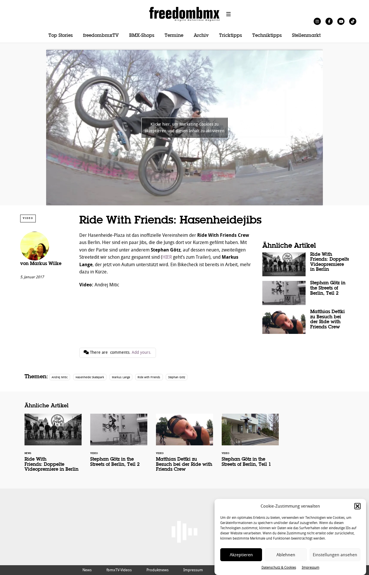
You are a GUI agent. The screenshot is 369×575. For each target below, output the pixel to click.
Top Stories (60, 35)
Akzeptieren (241, 554)
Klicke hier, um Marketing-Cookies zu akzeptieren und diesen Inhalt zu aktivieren (184, 127)
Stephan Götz (176, 377)
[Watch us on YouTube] (340, 21)
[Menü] (228, 14)
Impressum (310, 567)
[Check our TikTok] (352, 21)
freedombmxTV (101, 35)
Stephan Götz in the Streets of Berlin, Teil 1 (250, 444)
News (87, 570)
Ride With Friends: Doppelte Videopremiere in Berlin (305, 264)
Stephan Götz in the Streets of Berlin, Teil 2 (305, 293)
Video (28, 218)
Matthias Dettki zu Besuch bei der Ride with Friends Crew (305, 322)
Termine (174, 35)
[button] (357, 506)
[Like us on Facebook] (329, 21)
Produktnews (157, 570)
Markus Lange (121, 377)
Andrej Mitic (60, 377)
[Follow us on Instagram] (317, 21)
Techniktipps (267, 35)
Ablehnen (285, 554)
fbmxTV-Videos (119, 570)
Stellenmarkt (306, 35)
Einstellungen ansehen (335, 554)
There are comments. (120, 352)
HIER (167, 257)
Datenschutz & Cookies (278, 567)
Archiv (201, 35)
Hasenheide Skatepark (90, 377)
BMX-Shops (141, 35)
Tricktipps (230, 35)
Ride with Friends (149, 377)
